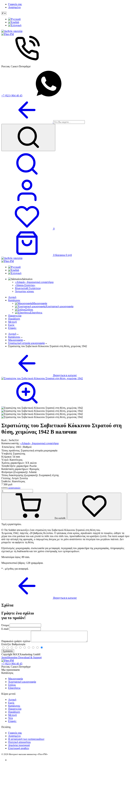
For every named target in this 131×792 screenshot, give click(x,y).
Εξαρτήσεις (14, 687)
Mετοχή (12, 321)
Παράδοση (14, 318)
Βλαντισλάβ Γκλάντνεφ (28, 288)
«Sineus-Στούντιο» (25, 285)
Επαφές (12, 328)
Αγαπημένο (14, 7)
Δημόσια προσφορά (19, 745)
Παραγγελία (14, 315)
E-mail (5, 628)
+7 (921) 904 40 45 (11, 95)
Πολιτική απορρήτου (19, 742)
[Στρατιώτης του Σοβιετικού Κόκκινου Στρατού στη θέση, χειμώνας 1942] (42, 407)
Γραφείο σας (15, 4)
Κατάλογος (14, 300)
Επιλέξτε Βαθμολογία (13, 644)
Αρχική (12, 297)
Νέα (10, 718)
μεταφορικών (14, 487)
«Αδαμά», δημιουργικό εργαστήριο (34, 282)
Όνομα (5, 625)
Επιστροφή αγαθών (18, 748)
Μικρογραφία (15, 340)
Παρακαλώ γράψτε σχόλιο (16, 641)
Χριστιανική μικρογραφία (22, 681)
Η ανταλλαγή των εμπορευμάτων (26, 739)
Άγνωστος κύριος (24, 291)
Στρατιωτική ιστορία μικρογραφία (26, 343)
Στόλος (12, 684)
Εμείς (11, 324)
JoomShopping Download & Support (21, 657)
